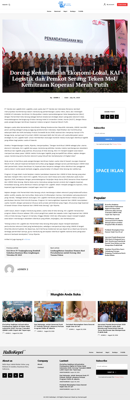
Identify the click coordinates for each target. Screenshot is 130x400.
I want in (108, 139)
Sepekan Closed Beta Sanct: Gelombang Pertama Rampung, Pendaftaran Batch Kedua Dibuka (115, 252)
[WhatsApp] (117, 117)
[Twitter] (107, 117)
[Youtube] (21, 375)
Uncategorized (65, 66)
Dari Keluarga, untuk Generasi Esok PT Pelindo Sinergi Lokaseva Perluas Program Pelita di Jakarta (114, 221)
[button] (6, 4)
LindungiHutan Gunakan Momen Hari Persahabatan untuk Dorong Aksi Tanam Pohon (67, 253)
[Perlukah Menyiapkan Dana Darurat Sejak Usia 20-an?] (98, 231)
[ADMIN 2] (9, 269)
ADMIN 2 (56, 98)
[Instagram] (10, 375)
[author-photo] (3, 333)
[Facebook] (103, 117)
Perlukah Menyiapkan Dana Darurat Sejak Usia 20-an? (114, 231)
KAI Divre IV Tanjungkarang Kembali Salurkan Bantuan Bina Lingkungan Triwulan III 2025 (23, 253)
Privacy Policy (116, 144)
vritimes (27, 239)
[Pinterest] (112, 117)
